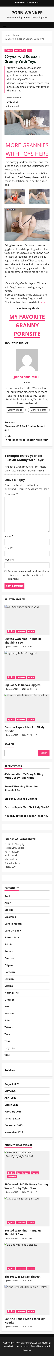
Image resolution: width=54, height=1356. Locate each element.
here (42, 302)
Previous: (24, 426)
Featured (9, 958)
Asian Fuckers (12, 863)
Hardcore (21, 631)
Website (9, 559)
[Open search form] (49, 25)
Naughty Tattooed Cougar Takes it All (26, 815)
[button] (5, 25)
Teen (7, 1034)
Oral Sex (9, 999)
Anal (7, 896)
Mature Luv (10, 859)
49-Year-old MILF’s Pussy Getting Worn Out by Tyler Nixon (26, 1186)
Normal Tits (20, 50)
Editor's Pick (11, 937)
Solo (7, 1020)
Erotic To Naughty (14, 844)
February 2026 (12, 1111)
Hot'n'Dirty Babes (14, 847)
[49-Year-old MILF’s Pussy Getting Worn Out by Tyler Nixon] (27, 1165)
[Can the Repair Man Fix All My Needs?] (27, 708)
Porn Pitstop (11, 851)
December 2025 (13, 1125)
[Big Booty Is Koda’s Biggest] (27, 666)
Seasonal (9, 1013)
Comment (11, 494)
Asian (7, 903)
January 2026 (12, 1118)
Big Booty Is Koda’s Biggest (22, 685)
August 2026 (11, 1084)
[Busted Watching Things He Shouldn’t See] (27, 620)
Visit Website (15, 409)
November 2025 (13, 1132)
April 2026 (10, 1097)
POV (6, 1006)
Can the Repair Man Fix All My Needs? (26, 807)
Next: (26, 438)
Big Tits (11, 631)
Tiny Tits (9, 1048)
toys (30, 50)
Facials (8, 951)
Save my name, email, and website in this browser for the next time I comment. (28, 575)
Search (9, 744)
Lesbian (9, 979)
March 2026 (11, 1104)
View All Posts (38, 409)
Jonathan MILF (14, 97)
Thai (7, 1041)
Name (8, 536)
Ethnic (8, 944)
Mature (8, 50)
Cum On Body (12, 930)
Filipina (9, 965)
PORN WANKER (27, 12)
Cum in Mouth (13, 923)
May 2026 (10, 1090)
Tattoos (9, 1027)
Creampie (10, 916)
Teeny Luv (9, 866)
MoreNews (37, 1346)
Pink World (10, 855)
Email (8, 548)
